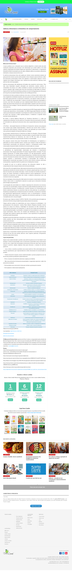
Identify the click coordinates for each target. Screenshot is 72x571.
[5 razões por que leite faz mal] (36, 469)
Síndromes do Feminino (7, 543)
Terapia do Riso (19, 519)
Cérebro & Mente (19, 523)
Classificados (41, 523)
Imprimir (68, 32)
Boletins (40, 521)
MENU (2, 19)
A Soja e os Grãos (8, 540)
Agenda (33, 19)
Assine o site (55, 19)
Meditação (18, 521)
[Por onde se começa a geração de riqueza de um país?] (59, 447)
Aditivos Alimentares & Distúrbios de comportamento (21, 28)
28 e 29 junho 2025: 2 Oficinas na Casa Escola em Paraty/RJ (63, 110)
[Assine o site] (59, 57)
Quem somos (30, 517)
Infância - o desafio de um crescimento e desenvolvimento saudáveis (57, 480)
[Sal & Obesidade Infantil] (13, 469)
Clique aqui (51, 124)
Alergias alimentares (8, 333)
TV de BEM (29, 524)
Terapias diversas (19, 518)
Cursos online (41, 516)
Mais (46, 19)
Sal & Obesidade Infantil (9, 478)
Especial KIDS (16, 32)
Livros (40, 19)
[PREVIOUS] (12, 24)
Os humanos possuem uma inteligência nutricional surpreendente (33, 458)
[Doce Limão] (7, 19)
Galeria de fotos (19, 528)
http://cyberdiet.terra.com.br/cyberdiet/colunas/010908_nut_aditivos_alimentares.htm (25, 369)
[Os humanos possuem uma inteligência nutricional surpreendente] (36, 447)
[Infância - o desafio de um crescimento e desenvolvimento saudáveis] (59, 469)
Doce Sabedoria (19, 516)
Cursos (26, 19)
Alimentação (6, 32)
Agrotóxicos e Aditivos (16, 331)
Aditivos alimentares (8, 335)
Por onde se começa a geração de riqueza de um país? (58, 457)
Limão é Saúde (7, 533)
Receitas (17, 524)
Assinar (10, 399)
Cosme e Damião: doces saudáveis (12, 456)
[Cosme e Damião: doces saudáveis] (13, 447)
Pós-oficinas (41, 524)
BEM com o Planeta (7, 531)
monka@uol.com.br (13, 346)
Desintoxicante (7, 535)
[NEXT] (13, 24)
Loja (40, 519)
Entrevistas (29, 521)
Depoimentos (18, 526)
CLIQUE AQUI (41, 1)
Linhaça (6, 539)
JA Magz (11, 552)
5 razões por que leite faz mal (33, 478)
